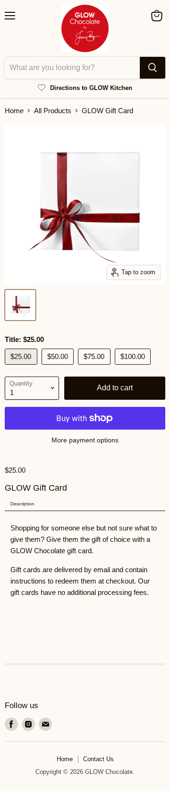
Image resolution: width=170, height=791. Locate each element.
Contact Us (98, 759)
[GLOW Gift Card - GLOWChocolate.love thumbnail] (20, 305)
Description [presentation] (22, 503)
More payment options (85, 440)
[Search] (152, 68)
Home (14, 111)
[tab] (85, 504)
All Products (52, 111)
